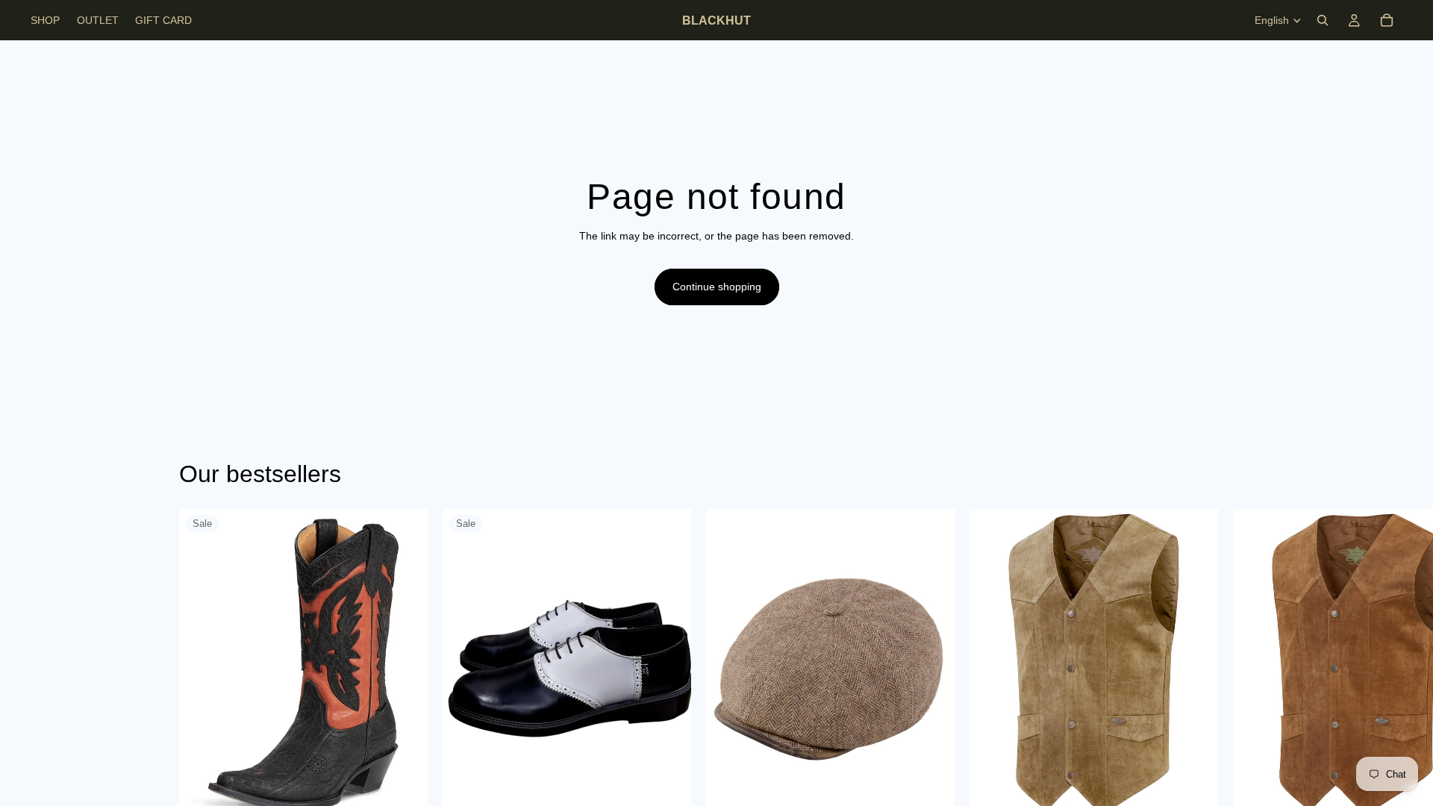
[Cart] (1386, 20)
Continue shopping (716, 287)
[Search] (1322, 20)
